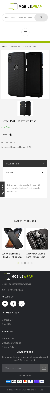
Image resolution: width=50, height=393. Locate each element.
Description (12, 164)
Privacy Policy (8, 347)
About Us (6, 324)
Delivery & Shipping (11, 343)
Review (9, 173)
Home (4, 46)
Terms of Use (8, 339)
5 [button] (32, 263)
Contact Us (7, 320)
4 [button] (28, 263)
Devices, (14, 147)
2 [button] (22, 263)
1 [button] (18, 263)
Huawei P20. (25, 147)
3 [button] (25, 263)
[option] (25, 74)
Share (2, 187)
